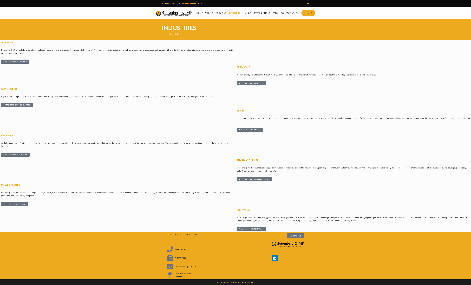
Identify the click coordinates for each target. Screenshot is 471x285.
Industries (173, 33)
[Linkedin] (275, 258)
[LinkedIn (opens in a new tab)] (307, 3)
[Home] (163, 33)
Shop (308, 13)
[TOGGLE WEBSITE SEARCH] (297, 13)
